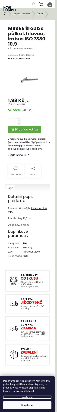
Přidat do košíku (26, 129)
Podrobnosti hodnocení (19, 58)
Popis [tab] (10, 188)
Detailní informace (17, 155)
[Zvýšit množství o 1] (19, 120)
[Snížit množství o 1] (19, 124)
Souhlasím (27, 405)
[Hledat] (33, 4)
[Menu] (50, 5)
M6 (24, 243)
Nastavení (27, 397)
